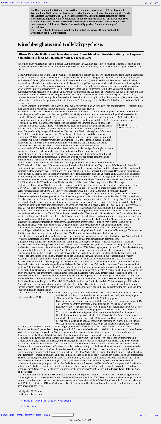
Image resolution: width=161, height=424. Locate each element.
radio (38, 2)
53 (147, 3)
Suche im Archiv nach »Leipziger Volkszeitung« (48, 400)
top (156, 415)
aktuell (11, 2)
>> (157, 3)
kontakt (46, 2)
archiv (20, 2)
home (4, 2)
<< (152, 3)
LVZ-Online (30, 406)
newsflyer (29, 2)
